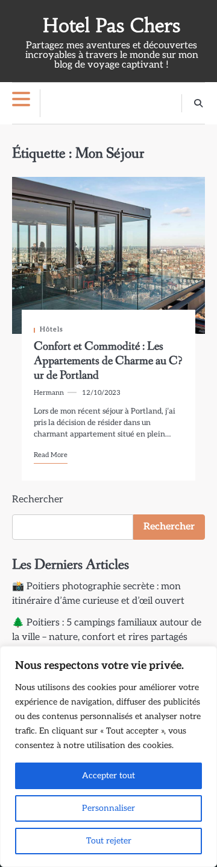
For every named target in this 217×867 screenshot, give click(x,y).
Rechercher (37, 499)
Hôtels (51, 329)
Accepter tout (108, 775)
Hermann (49, 393)
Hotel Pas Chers (111, 25)
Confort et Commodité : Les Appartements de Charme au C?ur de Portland (108, 361)
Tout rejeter (108, 841)
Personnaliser (108, 808)
